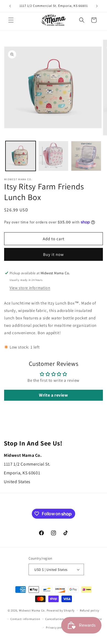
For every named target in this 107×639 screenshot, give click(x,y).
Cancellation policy (59, 619)
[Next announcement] (97, 6)
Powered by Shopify (61, 610)
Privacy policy (56, 627)
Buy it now (53, 254)
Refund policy (89, 610)
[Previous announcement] (10, 6)
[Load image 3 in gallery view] (86, 156)
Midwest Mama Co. (32, 610)
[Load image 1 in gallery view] (20, 156)
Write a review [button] (53, 395)
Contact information (25, 619)
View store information (30, 287)
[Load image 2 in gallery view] (53, 156)
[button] (11, 20)
